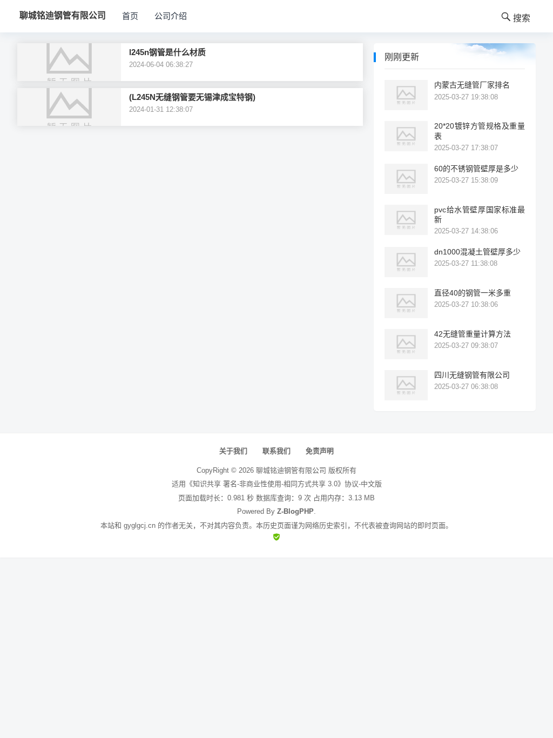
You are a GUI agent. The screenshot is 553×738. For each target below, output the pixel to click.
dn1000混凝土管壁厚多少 (477, 251)
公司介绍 (170, 16)
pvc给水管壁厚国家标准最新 (479, 214)
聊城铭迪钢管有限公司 (291, 470)
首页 (130, 16)
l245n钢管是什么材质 (167, 52)
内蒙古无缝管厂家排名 (472, 84)
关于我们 (233, 451)
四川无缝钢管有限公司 (472, 375)
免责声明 (320, 451)
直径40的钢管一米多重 (472, 293)
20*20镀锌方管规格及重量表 (479, 131)
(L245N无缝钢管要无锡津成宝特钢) (192, 97)
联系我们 (276, 451)
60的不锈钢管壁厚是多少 (476, 168)
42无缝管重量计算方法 (472, 334)
